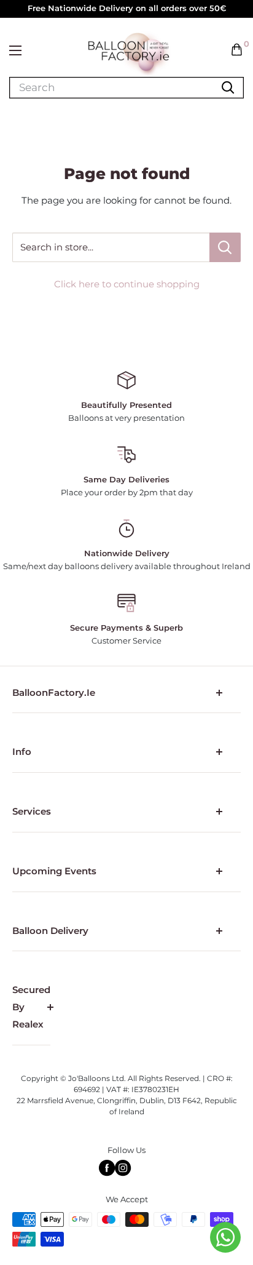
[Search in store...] (225, 247)
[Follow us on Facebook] (107, 1168)
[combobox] (56, 88)
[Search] (227, 88)
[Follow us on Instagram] (123, 1168)
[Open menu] (15, 50)
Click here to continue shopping (127, 284)
